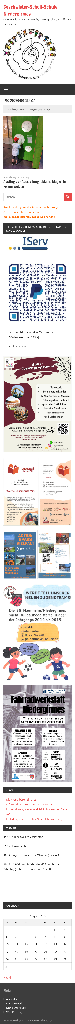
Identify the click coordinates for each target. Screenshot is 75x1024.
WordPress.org (14, 1011)
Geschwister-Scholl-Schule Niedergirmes (30, 10)
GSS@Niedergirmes (39, 109)
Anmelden (12, 998)
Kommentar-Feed (16, 1007)
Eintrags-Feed (14, 1003)
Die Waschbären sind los (21, 799)
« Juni (7, 977)
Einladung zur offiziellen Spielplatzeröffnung (34, 819)
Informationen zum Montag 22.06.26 (29, 804)
